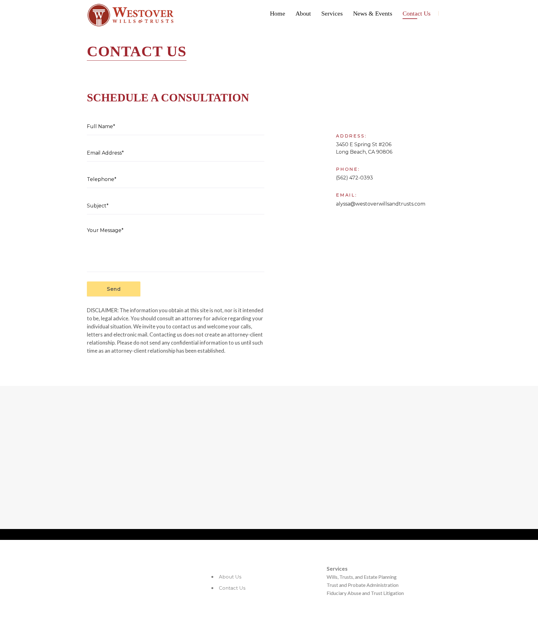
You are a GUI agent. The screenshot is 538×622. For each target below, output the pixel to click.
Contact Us (417, 13)
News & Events (372, 13)
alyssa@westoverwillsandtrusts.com (380, 204)
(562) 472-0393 (354, 178)
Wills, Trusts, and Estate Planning (362, 577)
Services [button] (332, 13)
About (303, 13)
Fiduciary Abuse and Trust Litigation (365, 593)
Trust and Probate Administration (363, 585)
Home (277, 13)
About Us (230, 577)
